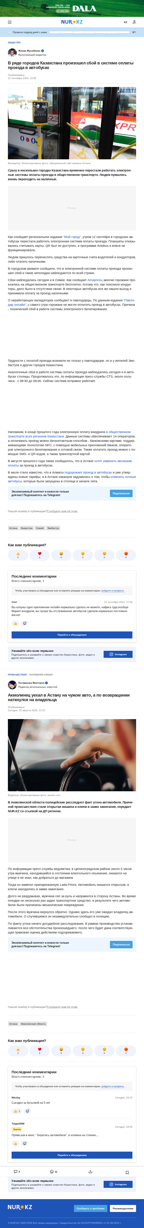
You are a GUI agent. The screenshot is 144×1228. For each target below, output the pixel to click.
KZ (125, 22)
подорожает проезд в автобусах (88, 472)
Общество (14, 42)
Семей (40, 528)
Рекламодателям (123, 1208)
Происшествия (17, 674)
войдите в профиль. (113, 590)
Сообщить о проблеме (90, 1208)
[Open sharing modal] (90, 1172)
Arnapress (94, 280)
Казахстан (26, 528)
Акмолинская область (33, 1023)
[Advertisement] (72, 208)
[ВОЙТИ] (134, 22)
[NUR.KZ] (72, 22)
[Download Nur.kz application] (72, 8)
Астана (13, 528)
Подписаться (121, 493)
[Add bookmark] (127, 1173)
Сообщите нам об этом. (62, 511)
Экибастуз (53, 528)
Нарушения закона (41, 674)
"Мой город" (72, 237)
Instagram (121, 654)
